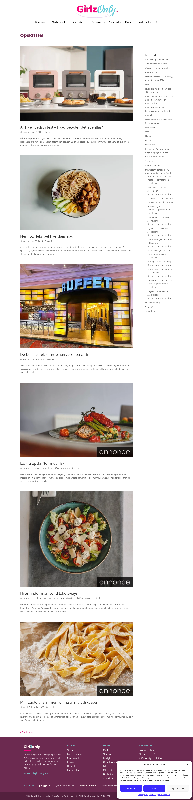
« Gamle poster (27, 732)
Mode (128, 22)
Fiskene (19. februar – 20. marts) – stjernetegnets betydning (159, 180)
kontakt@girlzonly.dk (36, 773)
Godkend (131, 788)
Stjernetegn (79, 22)
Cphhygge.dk (44, 785)
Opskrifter (49, 132)
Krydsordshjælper (147, 750)
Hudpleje (71, 766)
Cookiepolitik (143, 795)
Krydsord (40, 22)
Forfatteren (28, 468)
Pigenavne (97, 22)
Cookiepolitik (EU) (153, 72)
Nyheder (149, 136)
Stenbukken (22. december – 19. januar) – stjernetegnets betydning (160, 243)
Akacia (26, 132)
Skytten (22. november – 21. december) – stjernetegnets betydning (159, 231)
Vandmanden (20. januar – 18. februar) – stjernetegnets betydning (159, 272)
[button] (187, 764)
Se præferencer (177, 788)
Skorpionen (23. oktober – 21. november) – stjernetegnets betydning (159, 220)
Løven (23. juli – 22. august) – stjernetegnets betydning (158, 209)
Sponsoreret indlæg (69, 468)
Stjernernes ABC (153, 165)
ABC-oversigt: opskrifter (150, 758)
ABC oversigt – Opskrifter (157, 59)
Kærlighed (143, 22)
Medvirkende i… (75, 758)
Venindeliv (150, 311)
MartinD (26, 707)
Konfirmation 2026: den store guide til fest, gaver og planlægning (159, 100)
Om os (148, 140)
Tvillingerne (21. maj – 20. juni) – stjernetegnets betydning (159, 254)
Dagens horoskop (75, 754)
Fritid (147, 84)
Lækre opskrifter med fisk (42, 463)
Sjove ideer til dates (154, 156)
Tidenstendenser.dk (88, 785)
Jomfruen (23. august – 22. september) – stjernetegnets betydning (159, 191)
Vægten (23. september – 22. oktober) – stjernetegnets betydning (159, 295)
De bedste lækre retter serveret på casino (56, 354)
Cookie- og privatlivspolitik (159, 795)
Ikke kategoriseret (56, 598)
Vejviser (149, 306)
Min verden (150, 127)
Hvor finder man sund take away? (48, 593)
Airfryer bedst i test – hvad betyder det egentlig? (61, 127)
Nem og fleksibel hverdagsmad (46, 236)
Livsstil (69, 598)
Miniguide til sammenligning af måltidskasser (59, 702)
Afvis (154, 788)
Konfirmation (73, 770)
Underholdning (152, 302)
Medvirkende (59, 22)
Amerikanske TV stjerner (156, 63)
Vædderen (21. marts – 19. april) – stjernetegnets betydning (159, 284)
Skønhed (114, 22)
